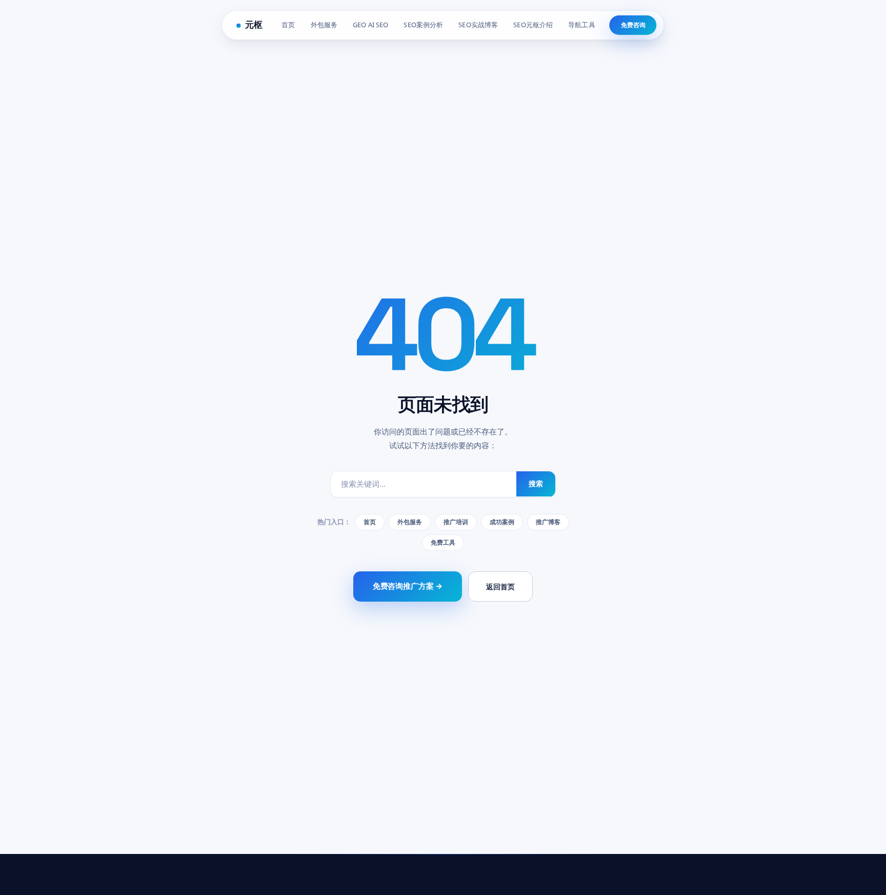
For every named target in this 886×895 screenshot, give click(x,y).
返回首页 (500, 586)
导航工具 (581, 24)
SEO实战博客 (478, 24)
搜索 (536, 483)
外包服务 (324, 24)
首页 (288, 24)
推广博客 (548, 522)
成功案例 (502, 522)
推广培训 (456, 522)
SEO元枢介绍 (533, 24)
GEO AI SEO (370, 24)
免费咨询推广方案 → (408, 586)
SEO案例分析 (423, 24)
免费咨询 (633, 25)
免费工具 (443, 542)
